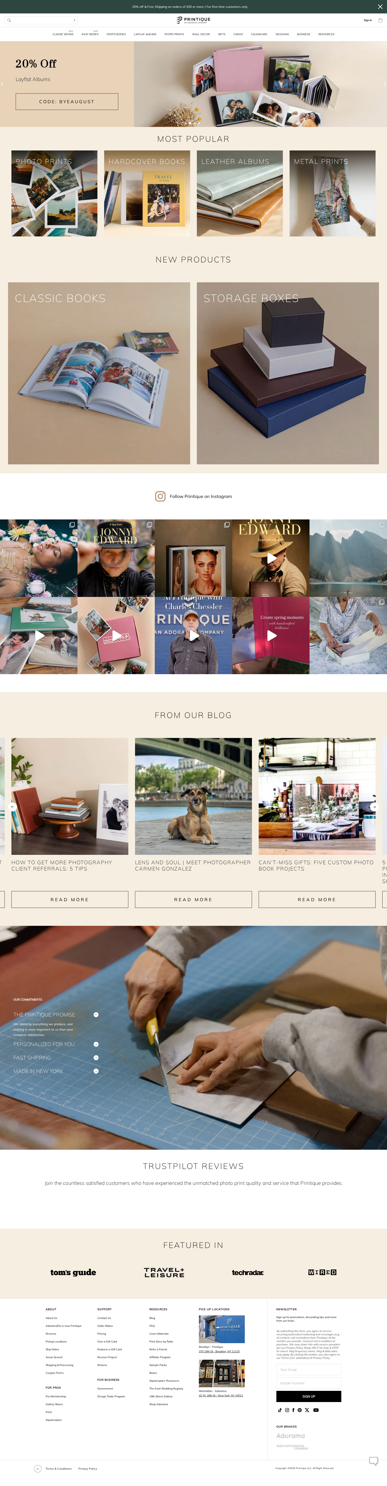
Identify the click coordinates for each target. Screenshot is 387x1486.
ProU (49, 1412)
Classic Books (63, 34)
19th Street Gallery (160, 1396)
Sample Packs (158, 1365)
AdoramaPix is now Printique (64, 1325)
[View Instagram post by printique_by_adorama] (73, 591)
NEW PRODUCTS (194, 259)
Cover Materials (159, 1333)
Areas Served (54, 1357)
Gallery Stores (54, 1404)
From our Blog (193, 715)
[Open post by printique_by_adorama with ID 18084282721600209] (348, 635)
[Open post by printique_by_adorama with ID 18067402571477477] (38, 635)
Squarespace (54, 1420)
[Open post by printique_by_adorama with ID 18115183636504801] (193, 558)
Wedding (282, 34)
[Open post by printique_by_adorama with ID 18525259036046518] (348, 558)
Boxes (153, 1372)
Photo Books (116, 34)
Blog (152, 1318)
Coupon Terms (55, 1372)
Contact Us (104, 1318)
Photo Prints (174, 34)
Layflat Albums (145, 34)
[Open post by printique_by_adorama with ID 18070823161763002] (193, 635)
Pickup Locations (56, 1341)
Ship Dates (52, 1349)
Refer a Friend (158, 1349)
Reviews (51, 1333)
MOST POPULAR (193, 139)
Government (105, 1388)
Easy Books (90, 34)
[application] (374, 1461)
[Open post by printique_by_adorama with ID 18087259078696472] (271, 558)
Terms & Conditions (59, 1468)
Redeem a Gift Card (109, 1349)
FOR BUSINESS (108, 1379)
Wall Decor (201, 34)
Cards (238, 34)
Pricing (101, 1333)
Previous (12, 806)
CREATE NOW (320, 105)
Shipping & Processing (59, 1365)
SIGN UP (309, 1396)
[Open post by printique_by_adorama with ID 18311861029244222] (38, 558)
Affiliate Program (160, 1357)
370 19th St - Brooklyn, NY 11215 (219, 1351)
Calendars (259, 34)
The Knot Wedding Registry (166, 1388)
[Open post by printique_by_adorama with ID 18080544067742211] (271, 635)
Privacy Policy (87, 1468)
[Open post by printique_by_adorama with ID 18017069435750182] (116, 558)
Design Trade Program (111, 1396)
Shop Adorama (158, 1404)
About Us (51, 1318)
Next (374, 806)
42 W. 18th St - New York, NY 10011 (221, 1395)
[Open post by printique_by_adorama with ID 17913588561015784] (116, 635)
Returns (102, 1365)
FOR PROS (53, 1387)
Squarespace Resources (164, 1380)
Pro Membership (56, 1396)
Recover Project (107, 1357)
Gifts (222, 34)
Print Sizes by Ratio (161, 1341)
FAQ (152, 1325)
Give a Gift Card (107, 1341)
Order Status (105, 1325)
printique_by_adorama (38, 524)
